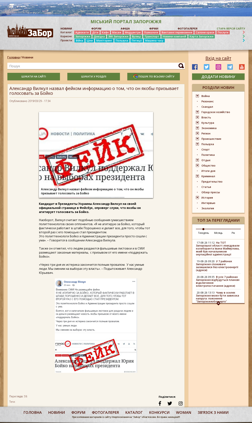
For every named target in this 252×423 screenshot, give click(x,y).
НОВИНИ (66, 28)
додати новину (218, 76)
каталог (134, 412)
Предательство (211, 181)
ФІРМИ (153, 28)
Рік (233, 233)
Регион (205, 133)
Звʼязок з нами (213, 412)
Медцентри (133, 32)
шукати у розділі (93, 76)
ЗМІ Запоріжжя (118, 36)
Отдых (205, 160)
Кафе (105, 32)
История (207, 197)
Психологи (151, 32)
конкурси (159, 412)
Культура (207, 122)
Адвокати (82, 32)
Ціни (90, 40)
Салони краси (205, 32)
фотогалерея (105, 412)
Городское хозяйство (215, 112)
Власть (206, 117)
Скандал (207, 106)
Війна (79, 40)
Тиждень (203, 233)
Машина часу (154, 40)
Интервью (208, 203)
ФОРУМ (96, 28)
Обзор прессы (210, 192)
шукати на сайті (33, 76)
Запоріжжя (82, 36)
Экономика (209, 128)
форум (78, 412)
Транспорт (151, 36)
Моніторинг (104, 40)
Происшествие (211, 139)
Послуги (223, 32)
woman (183, 412)
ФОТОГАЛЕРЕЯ (187, 28)
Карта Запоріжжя (201, 36)
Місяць (218, 233)
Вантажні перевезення (177, 32)
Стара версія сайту (231, 28)
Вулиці (136, 36)
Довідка (99, 36)
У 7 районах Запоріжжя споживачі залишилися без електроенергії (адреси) (217, 265)
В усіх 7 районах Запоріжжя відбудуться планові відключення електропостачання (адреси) (217, 281)
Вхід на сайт (218, 58)
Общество (208, 165)
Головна (13, 57)
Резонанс (207, 101)
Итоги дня (208, 171)
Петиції (137, 40)
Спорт (205, 149)
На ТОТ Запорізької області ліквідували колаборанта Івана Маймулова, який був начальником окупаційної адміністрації (217, 248)
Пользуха (122, 40)
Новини (27, 57)
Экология (207, 208)
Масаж (116, 32)
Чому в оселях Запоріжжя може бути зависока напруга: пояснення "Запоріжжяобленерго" (217, 297)
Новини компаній (174, 36)
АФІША (125, 28)
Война (205, 96)
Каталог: (66, 32)
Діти (95, 32)
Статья (206, 187)
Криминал (208, 176)
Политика (208, 155)
